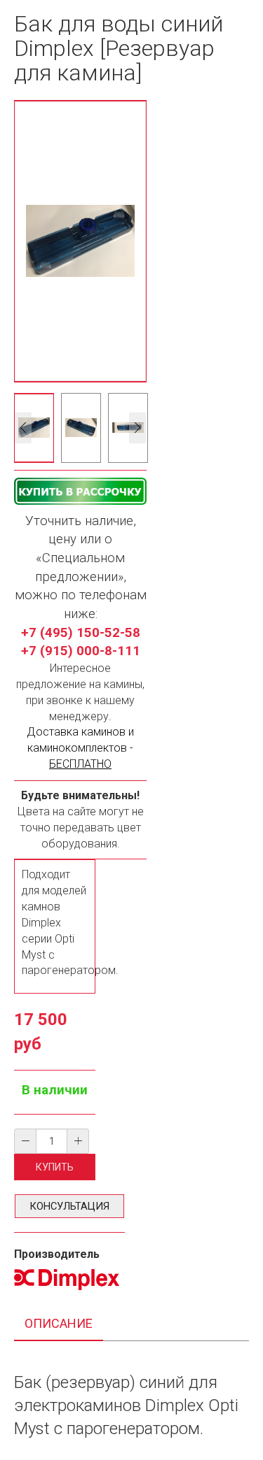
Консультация (69, 1206)
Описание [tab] (59, 1323)
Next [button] (137, 427)
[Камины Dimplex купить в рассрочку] (80, 491)
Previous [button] (23, 427)
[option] (34, 428)
